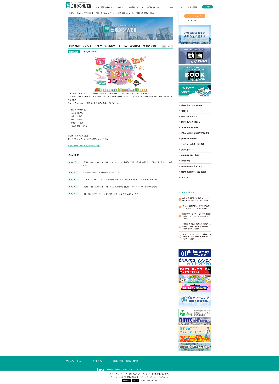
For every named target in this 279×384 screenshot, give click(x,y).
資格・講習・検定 (103, 7)
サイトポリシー (98, 361)
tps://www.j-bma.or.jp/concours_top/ (85, 145)
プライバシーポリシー (75, 361)
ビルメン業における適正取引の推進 (195, 133)
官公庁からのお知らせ (190, 127)
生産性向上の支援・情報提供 (192, 144)
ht (69, 145)
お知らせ (78, 13)
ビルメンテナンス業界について (128, 7)
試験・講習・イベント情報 (191, 105)
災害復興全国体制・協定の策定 (193, 172)
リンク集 (184, 177)
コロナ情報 (185, 160)
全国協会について (154, 7)
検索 (208, 6)
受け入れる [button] (126, 380)
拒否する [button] (135, 380)
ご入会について (174, 7)
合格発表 (184, 111)
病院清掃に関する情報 (190, 155)
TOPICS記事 (74, 51)
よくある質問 (191, 7)
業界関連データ (187, 149)
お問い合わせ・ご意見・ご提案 (125, 361)
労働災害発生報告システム (191, 166)
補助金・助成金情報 (189, 138)
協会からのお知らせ (189, 116)
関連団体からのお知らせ (190, 122)
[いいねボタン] (164, 46)
